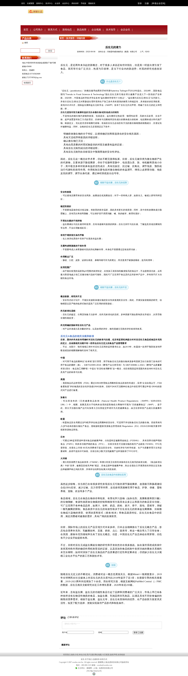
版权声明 (113, 655)
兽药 (26, 43)
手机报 (83, 3)
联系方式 (52, 29)
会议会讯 (125, 29)
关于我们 (88, 659)
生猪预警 (30, 3)
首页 (23, 3)
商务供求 (75, 3)
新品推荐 (81, 29)
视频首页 (91, 3)
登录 (140, 3)
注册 (147, 3)
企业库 (57, 3)
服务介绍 (74, 655)
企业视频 (96, 29)
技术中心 (49, 3)
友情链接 (121, 655)
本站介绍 (82, 655)
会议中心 (65, 3)
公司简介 (38, 29)
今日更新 (105, 655)
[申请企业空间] (158, 3)
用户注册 (90, 655)
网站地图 (97, 655)
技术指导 (110, 29)
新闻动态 (67, 29)
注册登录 (96, 659)
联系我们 (66, 655)
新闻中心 (39, 3)
